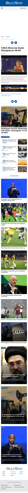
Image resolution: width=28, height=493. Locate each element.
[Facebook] (12, 42)
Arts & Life (13, 473)
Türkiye (4, 471)
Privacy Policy (4, 485)
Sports (8, 36)
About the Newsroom (6, 487)
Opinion (21, 471)
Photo (12, 475)
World (3, 473)
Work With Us (17, 485)
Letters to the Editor (19, 487)
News (2, 36)
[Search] (21, 8)
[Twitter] (16, 42)
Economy (13, 471)
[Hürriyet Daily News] (14, 3)
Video (3, 475)
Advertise (3, 488)
